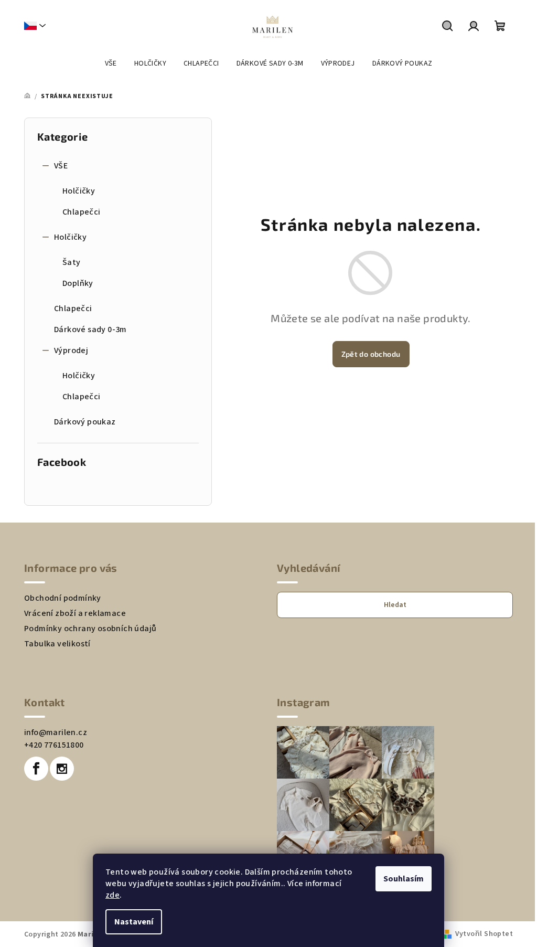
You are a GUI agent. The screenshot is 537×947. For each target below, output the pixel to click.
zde (112, 895)
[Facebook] (36, 769)
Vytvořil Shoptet (484, 934)
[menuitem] (110, 63)
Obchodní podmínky (62, 598)
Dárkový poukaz (85, 422)
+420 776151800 (54, 745)
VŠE (61, 166)
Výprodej (71, 350)
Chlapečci (81, 212)
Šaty (71, 262)
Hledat (395, 605)
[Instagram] (62, 769)
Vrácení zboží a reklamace (75, 613)
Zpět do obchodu (371, 353)
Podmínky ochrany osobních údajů (90, 628)
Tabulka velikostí (57, 644)
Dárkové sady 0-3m (90, 329)
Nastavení (133, 922)
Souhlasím (403, 879)
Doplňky (77, 283)
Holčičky (78, 191)
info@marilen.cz (55, 732)
